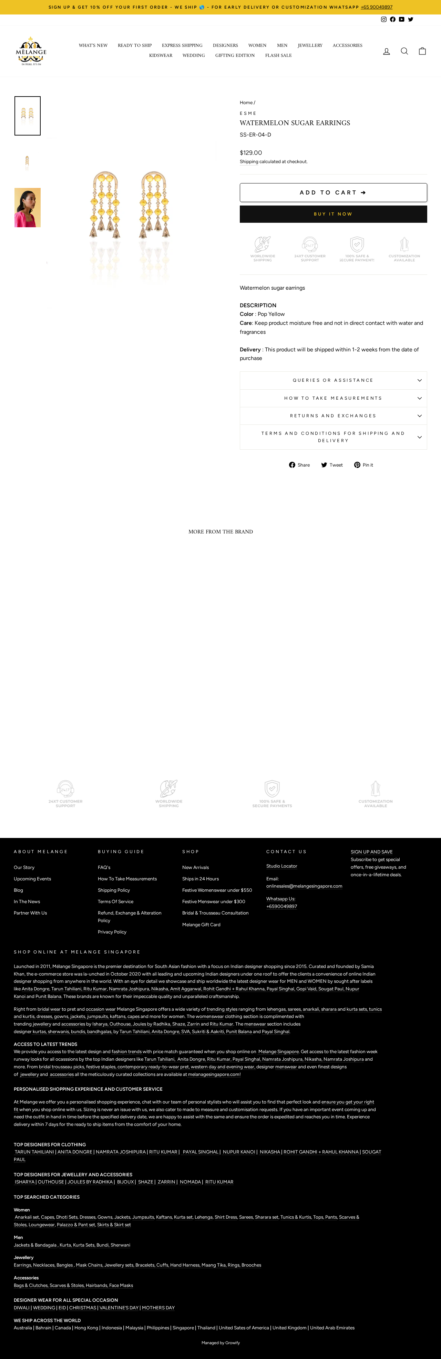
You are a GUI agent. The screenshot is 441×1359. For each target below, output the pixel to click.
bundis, (79, 1031)
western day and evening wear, (223, 1066)
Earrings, (23, 1265)
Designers (225, 45)
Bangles (65, 1265)
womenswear (210, 1016)
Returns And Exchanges (333, 415)
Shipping (249, 161)
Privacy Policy (112, 932)
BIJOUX (125, 1182)
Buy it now (333, 214)
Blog (18, 890)
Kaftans (164, 1217)
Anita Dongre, (166, 1031)
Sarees (246, 1217)
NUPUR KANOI (238, 1152)
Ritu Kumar (95, 988)
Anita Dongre (35, 988)
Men (282, 45)
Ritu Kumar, (220, 1059)
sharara (329, 1009)
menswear (255, 1024)
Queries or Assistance (334, 380)
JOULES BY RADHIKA (91, 1182)
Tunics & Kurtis (295, 1217)
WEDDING (44, 1307)
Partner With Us (30, 913)
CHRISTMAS (82, 1307)
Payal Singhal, (281, 988)
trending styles (222, 1009)
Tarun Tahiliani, (67, 988)
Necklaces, (45, 1265)
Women (257, 45)
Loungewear (42, 1224)
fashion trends (127, 1051)
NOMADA (190, 1182)
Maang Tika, (215, 1265)
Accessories (347, 45)
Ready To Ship (135, 45)
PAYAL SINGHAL (200, 1152)
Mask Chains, (90, 1265)
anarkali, (312, 1009)
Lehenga (204, 1217)
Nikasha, (160, 988)
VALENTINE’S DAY (119, 1307)
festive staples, (101, 1066)
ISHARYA (24, 1182)
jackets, (78, 1016)
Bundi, (103, 1245)
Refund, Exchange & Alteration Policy (130, 916)
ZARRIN (166, 1182)
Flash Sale (278, 55)
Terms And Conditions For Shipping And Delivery (333, 437)
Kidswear (160, 55)
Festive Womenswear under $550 (217, 890)
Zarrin (194, 1024)
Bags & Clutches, (32, 1285)
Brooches (251, 1265)
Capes (47, 1217)
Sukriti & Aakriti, (209, 1031)
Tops (317, 1217)
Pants (330, 1217)
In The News (27, 901)
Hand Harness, (186, 1265)
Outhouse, (121, 1024)
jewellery (42, 1024)
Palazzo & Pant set (76, 1224)
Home (246, 102)
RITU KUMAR (163, 1152)
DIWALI (22, 1307)
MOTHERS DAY (158, 1307)
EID (62, 1307)
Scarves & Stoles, (68, 1285)
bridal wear (49, 1009)
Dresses (87, 1217)
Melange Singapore (278, 1051)
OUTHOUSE (51, 1182)
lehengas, (277, 1009)
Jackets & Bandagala (36, 1245)
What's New (93, 45)
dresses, (45, 1016)
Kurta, (65, 1245)
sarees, (295, 1009)
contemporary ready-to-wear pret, (154, 1066)
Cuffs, (163, 1265)
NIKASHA (270, 1152)
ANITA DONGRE (75, 1152)
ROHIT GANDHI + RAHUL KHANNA (322, 1152)
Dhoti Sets (67, 1217)
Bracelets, (145, 1265)
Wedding (194, 55)
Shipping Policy (114, 890)
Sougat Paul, (332, 988)
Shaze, (179, 1024)
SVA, (186, 1031)
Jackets (122, 1217)
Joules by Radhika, (152, 1024)
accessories (73, 1024)
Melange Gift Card (201, 924)
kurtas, (40, 1031)
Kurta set (183, 1217)
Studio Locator (281, 866)
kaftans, (118, 1016)
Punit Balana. (48, 996)
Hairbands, (97, 1285)
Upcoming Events (32, 878)
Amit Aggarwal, (186, 988)
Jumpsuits (143, 1217)
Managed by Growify (221, 1342)
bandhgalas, (100, 1031)
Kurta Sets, (84, 1245)
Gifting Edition (235, 55)
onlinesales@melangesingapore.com (304, 886)
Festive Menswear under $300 (213, 901)
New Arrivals (195, 867)
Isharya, (101, 1024)
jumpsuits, (98, 1016)
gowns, (62, 1016)
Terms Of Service (115, 901)
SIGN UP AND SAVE (372, 852)
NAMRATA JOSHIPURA (121, 1152)
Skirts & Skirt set (114, 1224)
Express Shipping (182, 45)
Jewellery (310, 45)
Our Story (24, 867)
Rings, (235, 1265)
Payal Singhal (275, 1031)
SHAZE (145, 1182)
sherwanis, (59, 1031)
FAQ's (104, 867)
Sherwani (120, 1245)
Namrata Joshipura (129, 988)
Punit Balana (239, 1031)
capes (134, 1016)
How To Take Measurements (333, 398)
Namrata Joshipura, (283, 1059)
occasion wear (101, 1009)
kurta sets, (358, 1009)
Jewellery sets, (119, 1265)
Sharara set (266, 1217)
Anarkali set (26, 1217)
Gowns (105, 1217)
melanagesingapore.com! (214, 1074)
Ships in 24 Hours (200, 878)
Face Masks (121, 1285)
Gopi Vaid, (307, 988)
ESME (248, 113)
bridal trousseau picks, (62, 1066)
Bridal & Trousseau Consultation (215, 913)
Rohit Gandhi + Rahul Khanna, (235, 988)
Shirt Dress (226, 1217)
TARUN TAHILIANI (34, 1152)
